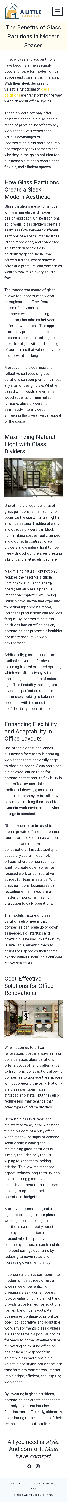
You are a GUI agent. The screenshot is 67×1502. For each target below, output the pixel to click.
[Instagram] (38, 1466)
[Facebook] (29, 1466)
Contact (33, 1488)
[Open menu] (57, 11)
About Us (18, 1483)
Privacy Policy (44, 1483)
